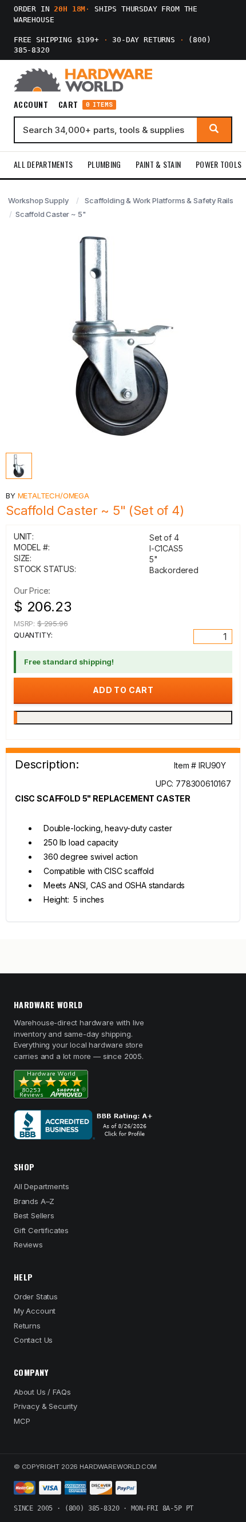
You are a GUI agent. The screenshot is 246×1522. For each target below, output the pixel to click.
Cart (85, 105)
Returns (27, 1325)
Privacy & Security (45, 1406)
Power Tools (218, 164)
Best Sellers (34, 1215)
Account (31, 104)
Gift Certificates (41, 1230)
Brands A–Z (34, 1201)
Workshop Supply (38, 200)
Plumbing (104, 164)
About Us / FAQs (42, 1391)
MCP (22, 1421)
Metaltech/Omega (53, 495)
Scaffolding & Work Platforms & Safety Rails (159, 200)
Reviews (28, 1244)
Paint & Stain (158, 164)
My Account (34, 1310)
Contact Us (33, 1339)
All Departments (43, 164)
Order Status (36, 1296)
